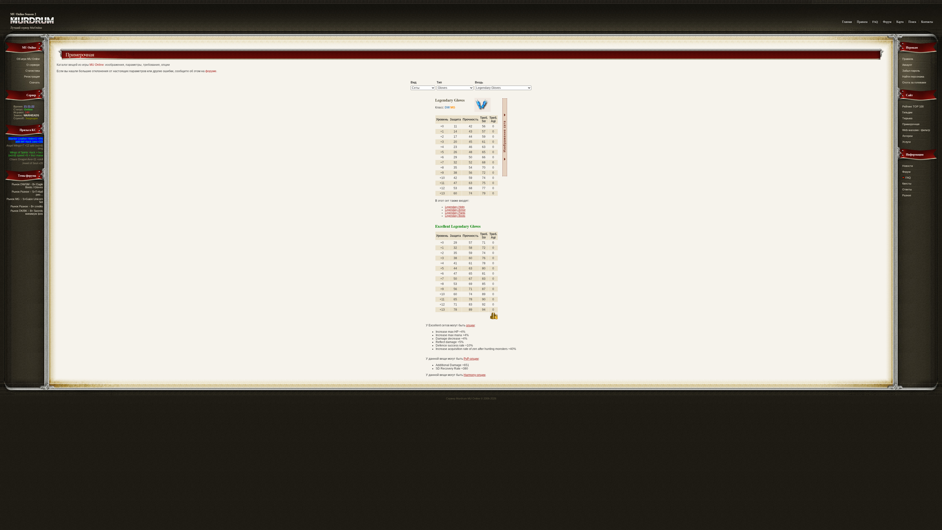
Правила (862, 22)
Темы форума (27, 175)
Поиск (912, 22)
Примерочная (79, 54)
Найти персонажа (913, 76)
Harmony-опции (474, 375)
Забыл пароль (911, 70)
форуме (210, 71)
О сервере (33, 64)
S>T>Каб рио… (37, 193)
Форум (887, 22)
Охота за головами (914, 82)
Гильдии (907, 112)
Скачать (34, 82)
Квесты (906, 183)
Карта (899, 22)
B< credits (37, 206)
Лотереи (907, 135)
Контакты (927, 22)
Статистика (33, 70)
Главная (847, 22)
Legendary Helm (455, 206)
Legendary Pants (455, 212)
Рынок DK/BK (19, 210)
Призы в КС (28, 130)
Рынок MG (13, 199)
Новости (907, 165)
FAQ (875, 22)
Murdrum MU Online (468, 398)
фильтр (925, 130)
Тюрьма (907, 118)
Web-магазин (910, 130)
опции (470, 325)
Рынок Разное (20, 191)
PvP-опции (471, 358)
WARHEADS (31, 115)
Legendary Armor (455, 209)
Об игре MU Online (28, 58)
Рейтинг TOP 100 (913, 106)
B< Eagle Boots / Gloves (34, 186)
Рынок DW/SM (20, 184)
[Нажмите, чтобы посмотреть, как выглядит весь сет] (505, 137)
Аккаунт (907, 64)
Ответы (907, 189)
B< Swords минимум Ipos (34, 212)
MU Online (29, 47)
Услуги (906, 141)
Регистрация (32, 76)
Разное (906, 195)
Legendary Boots (455, 215)
